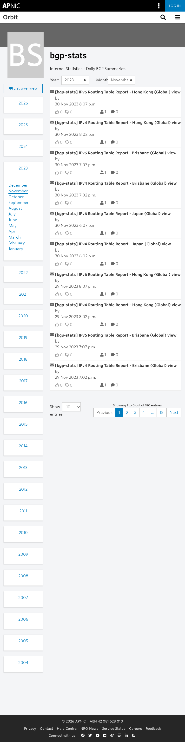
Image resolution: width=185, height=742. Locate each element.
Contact (46, 728)
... (152, 412)
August (15, 208)
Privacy (30, 728)
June (12, 220)
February (16, 243)
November (18, 191)
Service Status (113, 728)
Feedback (153, 728)
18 (162, 412)
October (16, 197)
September (18, 202)
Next (174, 412)
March (14, 237)
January (15, 249)
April (12, 231)
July (12, 214)
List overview (25, 88)
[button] (162, 17)
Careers (135, 728)
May (12, 225)
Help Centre (67, 728)
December (18, 185)
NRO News (89, 728)
